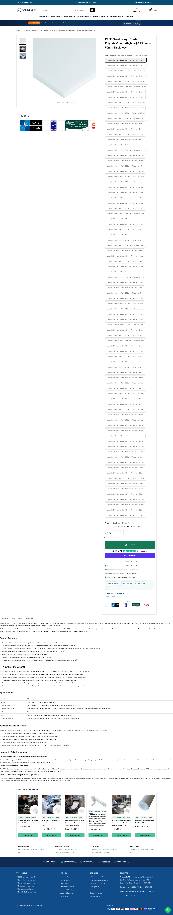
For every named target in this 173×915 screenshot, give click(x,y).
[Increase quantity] (126, 533)
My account (136, 11)
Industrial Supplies (115, 16)
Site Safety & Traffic (83, 16)
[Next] (156, 816)
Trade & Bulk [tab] (29, 618)
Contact (93, 890)
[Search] (92, 10)
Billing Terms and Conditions (100, 877)
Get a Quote (129, 16)
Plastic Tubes (68, 16)
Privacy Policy (94, 886)
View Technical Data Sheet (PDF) (116, 593)
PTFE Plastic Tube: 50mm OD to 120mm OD (144, 822)
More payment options (130, 561)
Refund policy (95, 896)
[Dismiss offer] (143, 23)
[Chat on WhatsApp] (168, 910)
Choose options (28, 835)
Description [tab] (5, 618)
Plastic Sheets (55, 16)
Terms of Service (96, 893)
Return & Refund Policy (98, 883)
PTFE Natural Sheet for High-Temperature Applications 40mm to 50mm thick (74, 823)
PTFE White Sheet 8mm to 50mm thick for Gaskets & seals (50, 823)
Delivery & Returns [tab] (17, 618)
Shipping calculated (127, 526)
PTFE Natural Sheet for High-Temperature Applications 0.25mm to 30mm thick (121, 823)
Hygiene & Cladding (99, 16)
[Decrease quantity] (115, 533)
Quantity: (108, 533)
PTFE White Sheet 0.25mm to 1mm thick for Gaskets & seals (28, 822)
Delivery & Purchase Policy (99, 880)
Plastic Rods (43, 16)
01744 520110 (149, 891)
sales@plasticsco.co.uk (133, 891)
